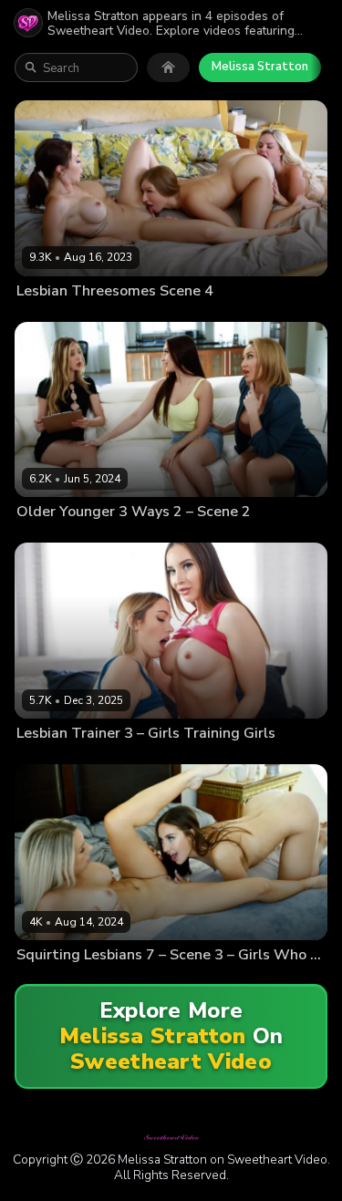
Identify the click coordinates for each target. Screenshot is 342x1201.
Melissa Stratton (260, 66)
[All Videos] (168, 67)
